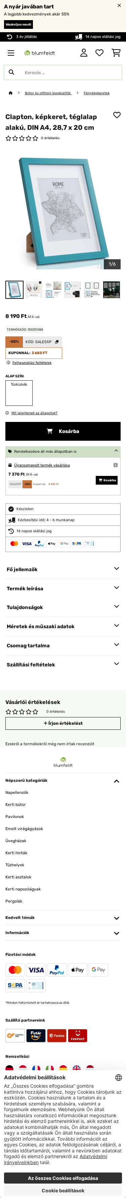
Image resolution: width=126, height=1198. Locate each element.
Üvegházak (15, 840)
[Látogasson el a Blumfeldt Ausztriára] (23, 1069)
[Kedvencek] (99, 53)
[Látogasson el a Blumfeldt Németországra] (9, 1069)
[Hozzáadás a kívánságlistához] (117, 115)
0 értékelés (50, 138)
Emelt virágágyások (24, 828)
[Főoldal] (17, 93)
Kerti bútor (15, 804)
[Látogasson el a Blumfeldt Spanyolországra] (63, 1069)
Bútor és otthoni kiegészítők (48, 93)
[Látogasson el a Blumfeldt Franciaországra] (36, 1069)
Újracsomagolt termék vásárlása (42, 465)
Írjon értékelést (65, 723)
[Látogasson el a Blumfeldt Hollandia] (90, 1069)
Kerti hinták (16, 853)
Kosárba (68, 431)
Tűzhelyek (14, 865)
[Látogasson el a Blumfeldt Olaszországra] (50, 1069)
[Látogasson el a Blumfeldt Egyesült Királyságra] (77, 1069)
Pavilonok (14, 816)
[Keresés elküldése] (11, 72)
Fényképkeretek (97, 93)
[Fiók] (83, 53)
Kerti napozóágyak (23, 889)
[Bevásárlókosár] (116, 53)
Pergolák (13, 901)
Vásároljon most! (18, 24)
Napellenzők (16, 792)
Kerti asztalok (18, 877)
